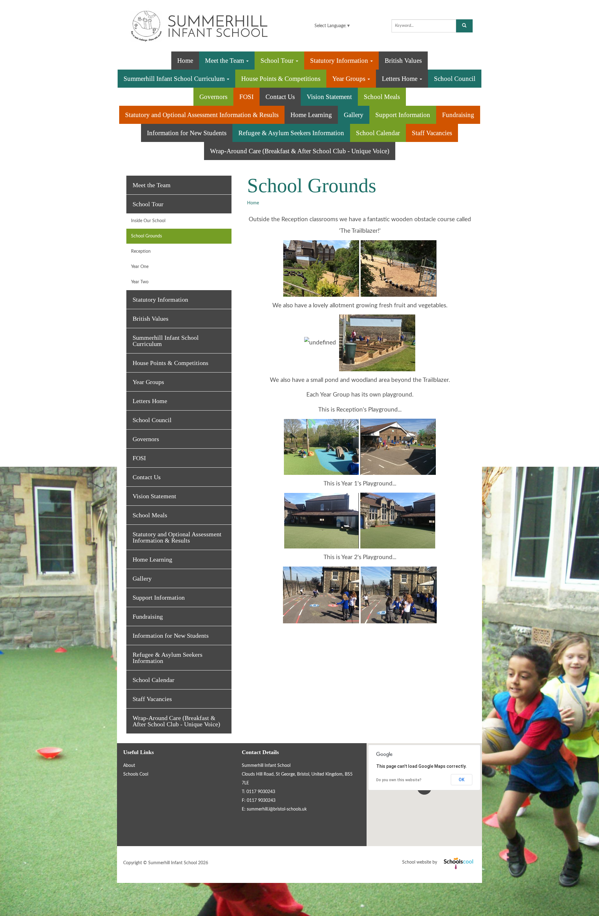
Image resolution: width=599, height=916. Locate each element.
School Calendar (378, 133)
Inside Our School (148, 221)
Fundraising (458, 115)
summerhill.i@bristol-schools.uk (277, 809)
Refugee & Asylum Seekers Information (291, 133)
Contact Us (280, 96)
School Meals (382, 96)
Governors (213, 96)
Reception (141, 251)
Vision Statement (329, 96)
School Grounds (146, 236)
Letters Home (400, 78)
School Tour (278, 60)
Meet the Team (225, 60)
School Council (454, 78)
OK (462, 779)
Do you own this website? (398, 780)
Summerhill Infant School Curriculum (175, 78)
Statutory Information (340, 60)
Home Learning (311, 115)
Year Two (140, 282)
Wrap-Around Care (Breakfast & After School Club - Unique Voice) (299, 151)
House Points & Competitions (280, 78)
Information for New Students (186, 133)
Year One (140, 267)
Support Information (402, 115)
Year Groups (349, 78)
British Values (403, 60)
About (129, 765)
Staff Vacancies (432, 133)
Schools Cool (135, 774)
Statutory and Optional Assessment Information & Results (202, 115)
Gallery (353, 115)
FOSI (246, 96)
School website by (439, 862)
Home (185, 60)
